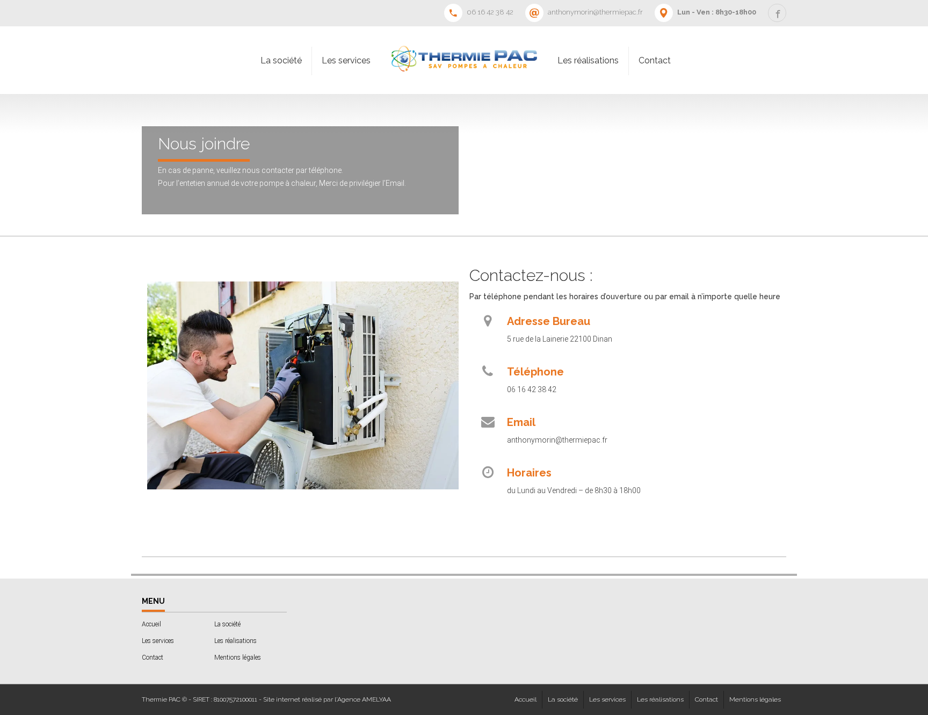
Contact (655, 60)
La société (281, 60)
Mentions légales (237, 657)
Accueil (151, 624)
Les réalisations (588, 60)
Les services (346, 60)
